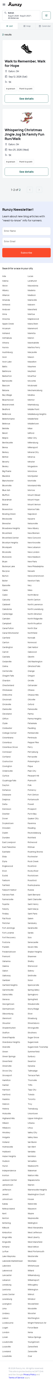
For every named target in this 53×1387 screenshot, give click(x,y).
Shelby (31, 961)
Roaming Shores (35, 851)
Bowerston (7, 509)
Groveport (7, 1075)
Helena (5, 1108)
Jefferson (6, 1189)
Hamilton (6, 1080)
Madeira (31, 290)
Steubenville (33, 1004)
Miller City (32, 438)
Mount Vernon (34, 504)
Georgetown (8, 1004)
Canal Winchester (10, 633)
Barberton (7, 376)
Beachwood (7, 399)
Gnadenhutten (9, 1027)
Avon (4, 357)
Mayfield (32, 371)
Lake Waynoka (8, 1256)
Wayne (31, 1213)
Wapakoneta (34, 1180)
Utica (30, 1127)
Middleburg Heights (37, 414)
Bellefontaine (8, 418)
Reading (31, 828)
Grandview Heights (11, 1042)
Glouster (6, 1023)
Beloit (5, 433)
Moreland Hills (34, 485)
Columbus (7, 742)
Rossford (32, 880)
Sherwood (32, 966)
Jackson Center (9, 1180)
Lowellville (7, 1356)
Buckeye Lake (8, 566)
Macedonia (33, 285)
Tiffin (30, 1085)
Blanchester (8, 480)
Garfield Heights (10, 985)
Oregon (31, 675)
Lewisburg (7, 1299)
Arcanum (6, 328)
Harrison (6, 1089)
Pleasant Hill (33, 775)
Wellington (33, 1223)
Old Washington (35, 661)
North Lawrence (35, 604)
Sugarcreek (33, 1042)
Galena (5, 966)
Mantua (31, 314)
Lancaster (7, 1275)
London (5, 1332)
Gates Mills (7, 994)
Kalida (5, 1203)
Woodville (32, 1308)
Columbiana (7, 737)
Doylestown (8, 823)
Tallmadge (33, 1070)
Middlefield (33, 418)
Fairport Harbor (9, 889)
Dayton (5, 785)
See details (26, 98)
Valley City (32, 1132)
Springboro (33, 994)
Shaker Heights (35, 951)
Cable (5, 590)
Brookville (6, 552)
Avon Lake (7, 361)
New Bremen (34, 533)
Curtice (5, 775)
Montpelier (33, 476)
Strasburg (32, 1018)
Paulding (32, 728)
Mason (31, 357)
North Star (32, 628)
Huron (5, 1165)
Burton (5, 575)
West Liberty (34, 1237)
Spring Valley (33, 989)
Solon (30, 980)
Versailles (32, 1161)
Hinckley (6, 1132)
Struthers (32, 1032)
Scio (30, 937)
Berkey (5, 452)
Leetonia (6, 1289)
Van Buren (32, 1142)
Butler (5, 580)
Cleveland (7, 713)
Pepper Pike (33, 742)
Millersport (33, 447)
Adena (5, 280)
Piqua (30, 766)
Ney (29, 585)
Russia (31, 889)
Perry (30, 747)
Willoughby (33, 1284)
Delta (4, 804)
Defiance (6, 790)
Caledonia (7, 609)
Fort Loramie (8, 932)
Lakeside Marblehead (12, 1261)
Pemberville (33, 733)
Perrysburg (33, 752)
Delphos (6, 799)
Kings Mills (7, 1237)
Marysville (32, 352)
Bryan (4, 561)
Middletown (33, 423)
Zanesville (32, 1351)
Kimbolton (7, 1232)
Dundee (6, 837)
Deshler (6, 813)
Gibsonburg (7, 1013)
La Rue (5, 1251)
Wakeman (32, 1170)
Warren (31, 1184)
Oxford (31, 704)
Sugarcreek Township (38, 1047)
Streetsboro (33, 1023)
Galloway (6, 975)
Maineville (32, 300)
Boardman (7, 499)
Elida (4, 856)
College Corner (9, 733)
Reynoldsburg (34, 832)
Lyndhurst (32, 280)
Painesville (32, 709)
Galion (5, 970)
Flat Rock (6, 918)
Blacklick (6, 476)
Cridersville (7, 770)
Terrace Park (34, 1075)
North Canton (34, 599)
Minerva (31, 456)
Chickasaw (7, 690)
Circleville (6, 704)
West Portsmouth (36, 1251)
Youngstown (33, 1342)
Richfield (32, 837)
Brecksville (7, 518)
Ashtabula (7, 338)
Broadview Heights (11, 528)
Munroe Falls (33, 509)
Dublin (5, 832)
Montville (32, 480)
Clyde (5, 723)
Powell (31, 804)
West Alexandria (35, 1227)
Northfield (32, 633)
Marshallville (33, 342)
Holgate (6, 1137)
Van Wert (32, 1146)
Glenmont (6, 1018)
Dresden (6, 828)
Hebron (5, 1104)
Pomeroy (32, 790)
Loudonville (7, 1342)
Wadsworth (33, 1165)
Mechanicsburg (35, 390)
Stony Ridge (33, 1008)
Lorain (5, 1337)
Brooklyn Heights (10, 542)
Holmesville (7, 1146)
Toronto (31, 1099)
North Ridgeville (35, 618)
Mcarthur (32, 376)
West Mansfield (35, 1242)
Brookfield (7, 533)
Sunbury (31, 1056)
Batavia (5, 390)
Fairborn (6, 880)
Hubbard (6, 1151)
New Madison (34, 556)
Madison (32, 295)
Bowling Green (9, 514)
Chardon (6, 680)
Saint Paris (32, 913)
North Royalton (35, 623)
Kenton (5, 1218)
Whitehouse (33, 1265)
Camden (6, 618)
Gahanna (6, 961)
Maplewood (33, 319)
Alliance (5, 295)
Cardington (7, 647)
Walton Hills (33, 1175)
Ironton (5, 1175)
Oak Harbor (33, 647)
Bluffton (5, 495)
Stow (30, 1013)
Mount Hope (33, 499)
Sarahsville (33, 928)
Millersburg (33, 442)
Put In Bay (32, 813)
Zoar (30, 1356)
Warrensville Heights (37, 1189)
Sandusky (32, 923)
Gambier (6, 980)
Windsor (31, 1299)
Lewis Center (8, 1294)
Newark (31, 571)
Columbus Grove (10, 747)
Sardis (30, 932)
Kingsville (6, 1242)
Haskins (6, 1099)
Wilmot (31, 1294)
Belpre (5, 438)
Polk (30, 785)
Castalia (6, 656)
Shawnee (32, 956)
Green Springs (9, 1056)
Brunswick (7, 556)
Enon (4, 870)
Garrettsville (8, 989)
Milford (31, 433)
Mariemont (33, 328)
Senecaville (33, 942)
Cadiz (5, 594)
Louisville (6, 1346)
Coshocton (7, 761)
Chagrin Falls (8, 675)
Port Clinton (33, 794)
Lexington (7, 1303)
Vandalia (31, 1151)
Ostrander (32, 685)
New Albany (33, 528)
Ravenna (32, 823)
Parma (30, 713)
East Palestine (9, 847)
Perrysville (32, 756)
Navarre (31, 518)
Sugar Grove (33, 1037)
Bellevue (6, 423)
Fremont (6, 956)
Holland (5, 1142)
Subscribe (26, 252)
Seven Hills (33, 947)
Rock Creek (33, 861)
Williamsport (33, 1280)
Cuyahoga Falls (9, 780)
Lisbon (5, 1318)
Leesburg (6, 1284)
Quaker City (33, 818)
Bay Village (7, 395)
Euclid (5, 875)
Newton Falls (34, 580)
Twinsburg (33, 1108)
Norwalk (31, 637)
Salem (30, 918)
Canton (5, 642)
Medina (31, 395)
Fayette (5, 904)
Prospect (32, 809)
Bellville (5, 428)
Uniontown (33, 1113)
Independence (9, 1170)
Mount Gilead (34, 495)
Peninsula (32, 737)
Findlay (5, 913)
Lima (4, 1308)
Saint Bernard (34, 894)
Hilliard (5, 1123)
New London (33, 552)
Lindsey (5, 1313)
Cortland (6, 756)
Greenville (7, 1066)
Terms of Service (16, 1377)
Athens (5, 342)
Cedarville (7, 661)
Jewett (5, 1194)
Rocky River (33, 870)
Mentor (31, 399)
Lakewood (7, 1270)
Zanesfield (33, 1346)
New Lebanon (34, 547)
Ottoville (31, 699)
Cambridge (7, 614)
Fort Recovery (8, 937)
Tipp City (32, 1089)
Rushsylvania (34, 885)
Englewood (7, 866)
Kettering (6, 1223)
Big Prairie (6, 471)
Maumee (32, 366)
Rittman (31, 847)
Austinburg (7, 352)
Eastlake (6, 851)
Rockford (32, 866)
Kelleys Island (8, 1208)
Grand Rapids (8, 1037)
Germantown (8, 1008)
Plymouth (32, 780)
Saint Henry (33, 904)
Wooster (32, 1313)
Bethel (5, 456)
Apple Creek (8, 323)
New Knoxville (34, 542)
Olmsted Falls (34, 666)
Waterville (32, 1203)
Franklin (5, 947)
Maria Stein (33, 323)
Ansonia (6, 319)
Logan (5, 1327)
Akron (5, 285)
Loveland (6, 1351)
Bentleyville (7, 442)
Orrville (31, 680)
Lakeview (6, 1265)
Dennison (6, 809)
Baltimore (6, 371)
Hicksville (6, 1113)
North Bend (33, 594)
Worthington (33, 1318)
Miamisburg (33, 404)
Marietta (31, 333)
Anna (4, 314)
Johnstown (7, 1199)
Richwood (32, 842)
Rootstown (33, 875)
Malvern (31, 304)
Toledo (31, 1094)
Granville (6, 1047)
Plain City (32, 770)
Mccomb (32, 380)
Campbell (6, 623)
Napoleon (32, 514)
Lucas (30, 276)
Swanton (32, 1061)
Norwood (32, 642)
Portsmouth (33, 799)
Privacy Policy (29, 1374)
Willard (31, 1270)
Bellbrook (6, 414)
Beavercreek (8, 404)
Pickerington (33, 761)
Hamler (5, 1085)
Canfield (6, 637)
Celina (5, 666)
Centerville (7, 671)
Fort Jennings (8, 928)
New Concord (34, 537)
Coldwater (7, 728)
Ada (4, 276)
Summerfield (33, 1051)
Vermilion (32, 1156)
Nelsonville (33, 523)
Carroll (5, 652)
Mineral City (33, 452)
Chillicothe (7, 694)
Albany (5, 290)
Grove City (7, 1070)
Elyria (4, 861)
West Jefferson (35, 1232)
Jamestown (7, 1184)
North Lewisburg (35, 609)
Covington (7, 766)
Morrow (31, 490)
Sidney (31, 970)
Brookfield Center (10, 537)
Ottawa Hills (33, 694)
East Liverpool (9, 842)
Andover (6, 309)
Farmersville (7, 899)
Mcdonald (32, 385)
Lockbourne (7, 1322)
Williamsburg (34, 1275)
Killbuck (5, 1227)
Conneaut (7, 752)
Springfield (33, 999)
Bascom (6, 385)
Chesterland (8, 685)
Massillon (32, 361)
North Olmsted (35, 614)
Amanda (6, 300)
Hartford (6, 1094)
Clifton (5, 718)
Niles (30, 590)
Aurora (5, 347)
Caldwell (6, 604)
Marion (31, 338)
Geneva (5, 999)
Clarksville (7, 709)
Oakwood (32, 652)
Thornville (32, 1080)
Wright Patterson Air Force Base (37, 1325)
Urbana (31, 1123)
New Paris (32, 561)
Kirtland (5, 1246)
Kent (4, 1213)
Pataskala (32, 723)
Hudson (6, 1161)
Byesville (6, 585)
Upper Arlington (35, 1118)
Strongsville (33, 1027)
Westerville (33, 1256)
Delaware (6, 794)
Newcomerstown (36, 575)
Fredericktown (9, 951)
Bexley (5, 466)
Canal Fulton (8, 628)
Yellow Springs (34, 1337)
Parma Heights (34, 718)
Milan (30, 428)
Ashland (6, 333)
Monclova (32, 471)
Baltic (4, 366)
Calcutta (6, 599)
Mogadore (33, 466)
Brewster (6, 523)
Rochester (33, 856)
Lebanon (6, 1280)
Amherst (6, 304)
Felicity (5, 909)
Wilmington (33, 1289)
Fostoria (6, 942)
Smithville (32, 975)
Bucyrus (6, 571)
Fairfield (6, 885)
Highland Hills (8, 1118)
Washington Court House (36, 1196)
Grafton (5, 1032)
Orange (31, 671)
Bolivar (5, 504)
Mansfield (32, 309)
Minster (31, 461)
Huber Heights (9, 1156)
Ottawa (31, 690)
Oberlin (31, 656)
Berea (5, 447)
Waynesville (33, 1218)
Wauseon (32, 1208)
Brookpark (7, 547)
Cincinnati (6, 699)
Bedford (6, 409)
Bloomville (7, 485)
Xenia (30, 1332)
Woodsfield (33, 1303)
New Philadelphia (36, 566)
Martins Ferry (34, 347)
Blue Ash (6, 490)
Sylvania (31, 1066)
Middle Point (33, 409)
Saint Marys (33, 909)
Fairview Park (8, 894)
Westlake (32, 1261)
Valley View (33, 1137)
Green (5, 1051)
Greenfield (7, 1061)
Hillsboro (6, 1127)
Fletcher (6, 923)
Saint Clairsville (35, 899)
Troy (30, 1104)
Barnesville (7, 380)
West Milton (33, 1246)
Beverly (5, 461)
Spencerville (33, 985)
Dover (5, 818)
